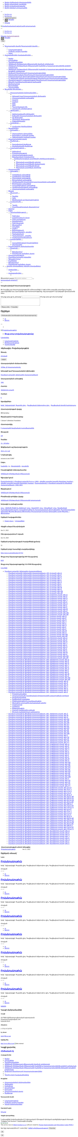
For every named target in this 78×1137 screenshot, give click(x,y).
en (11, 14)
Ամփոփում (16, 151)
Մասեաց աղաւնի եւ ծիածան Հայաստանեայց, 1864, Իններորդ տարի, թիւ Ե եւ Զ (40, 813)
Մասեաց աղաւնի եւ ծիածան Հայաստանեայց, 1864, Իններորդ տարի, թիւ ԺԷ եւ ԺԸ (41, 823)
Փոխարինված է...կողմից (22, 232)
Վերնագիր (14, 110)
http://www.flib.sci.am (7, 1043)
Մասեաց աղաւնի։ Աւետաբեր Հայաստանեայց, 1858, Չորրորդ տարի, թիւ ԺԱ (38, 656)
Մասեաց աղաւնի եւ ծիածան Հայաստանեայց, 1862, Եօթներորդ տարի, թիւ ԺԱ (39, 762)
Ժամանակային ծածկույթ (22, 146)
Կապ (10, 53)
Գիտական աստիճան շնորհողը (28, 167)
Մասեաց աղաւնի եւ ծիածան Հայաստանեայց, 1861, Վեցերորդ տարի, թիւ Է (38, 692)
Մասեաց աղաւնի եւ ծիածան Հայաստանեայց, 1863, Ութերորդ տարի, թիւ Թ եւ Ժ (40, 795)
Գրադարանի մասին (13, 46)
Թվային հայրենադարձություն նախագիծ (24, 82)
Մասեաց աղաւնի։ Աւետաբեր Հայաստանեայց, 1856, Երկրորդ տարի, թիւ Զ (37, 604)
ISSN (14, 103)
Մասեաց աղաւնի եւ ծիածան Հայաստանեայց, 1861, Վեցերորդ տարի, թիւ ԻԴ (38, 742)
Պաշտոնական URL (20, 107)
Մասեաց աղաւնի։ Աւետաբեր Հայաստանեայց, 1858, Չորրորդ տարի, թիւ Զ (37, 647)
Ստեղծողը (14, 123)
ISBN (14, 105)
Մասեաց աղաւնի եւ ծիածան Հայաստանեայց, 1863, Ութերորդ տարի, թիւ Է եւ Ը (39, 793)
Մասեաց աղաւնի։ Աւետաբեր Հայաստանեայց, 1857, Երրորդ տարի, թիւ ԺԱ (38, 634)
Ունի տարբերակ (19, 219)
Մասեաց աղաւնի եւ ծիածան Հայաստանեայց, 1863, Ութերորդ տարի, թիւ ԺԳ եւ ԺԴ (41, 798)
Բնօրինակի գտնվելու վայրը (23, 253)
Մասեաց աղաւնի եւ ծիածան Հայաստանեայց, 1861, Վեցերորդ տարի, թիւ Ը (38, 714)
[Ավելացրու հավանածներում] (1, 889)
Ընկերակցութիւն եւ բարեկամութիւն (26, 701)
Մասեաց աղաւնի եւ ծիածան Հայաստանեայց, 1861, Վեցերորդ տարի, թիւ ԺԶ (38, 728)
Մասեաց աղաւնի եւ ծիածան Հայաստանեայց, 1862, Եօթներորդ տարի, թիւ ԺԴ (39, 768)
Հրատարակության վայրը (22, 155)
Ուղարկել (14, 307)
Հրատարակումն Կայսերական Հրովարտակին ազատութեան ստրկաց (40, 695)
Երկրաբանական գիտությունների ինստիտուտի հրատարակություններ (37, 76)
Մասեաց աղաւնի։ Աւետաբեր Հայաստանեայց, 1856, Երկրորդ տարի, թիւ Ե (37, 602)
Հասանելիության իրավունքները (25, 243)
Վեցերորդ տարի (7, 390)
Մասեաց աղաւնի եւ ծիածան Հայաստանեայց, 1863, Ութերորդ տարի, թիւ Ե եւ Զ (40, 791)
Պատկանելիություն (18, 212)
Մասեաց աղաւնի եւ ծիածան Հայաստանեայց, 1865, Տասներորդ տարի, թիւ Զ (39, 840)
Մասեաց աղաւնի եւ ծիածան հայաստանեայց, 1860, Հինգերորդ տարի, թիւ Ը (38, 672)
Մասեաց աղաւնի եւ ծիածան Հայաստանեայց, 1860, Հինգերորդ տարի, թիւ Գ (38, 663)
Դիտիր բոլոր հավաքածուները (17, 1075)
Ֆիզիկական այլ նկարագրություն (25, 200)
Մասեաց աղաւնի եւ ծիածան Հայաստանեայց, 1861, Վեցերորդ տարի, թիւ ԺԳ (38, 723)
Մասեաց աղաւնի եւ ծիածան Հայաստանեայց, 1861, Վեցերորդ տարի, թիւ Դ (38, 686)
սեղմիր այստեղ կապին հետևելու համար (56, 481)
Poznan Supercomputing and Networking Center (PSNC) (56, 1125)
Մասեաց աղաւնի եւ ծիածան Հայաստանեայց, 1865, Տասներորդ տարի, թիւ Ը (39, 843)
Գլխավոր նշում (14, 259)
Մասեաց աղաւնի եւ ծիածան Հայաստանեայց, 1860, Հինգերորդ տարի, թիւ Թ (38, 674)
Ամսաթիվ (14, 171)
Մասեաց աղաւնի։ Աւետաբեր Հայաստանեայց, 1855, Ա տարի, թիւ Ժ (35, 589)
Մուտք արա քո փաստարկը (51, 297)
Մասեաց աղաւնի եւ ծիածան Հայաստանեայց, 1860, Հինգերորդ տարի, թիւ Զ (38, 668)
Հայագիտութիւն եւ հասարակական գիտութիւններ (40, 510)
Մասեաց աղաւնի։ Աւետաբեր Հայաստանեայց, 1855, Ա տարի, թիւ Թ (35, 587)
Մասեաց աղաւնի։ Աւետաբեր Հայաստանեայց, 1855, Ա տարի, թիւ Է (34, 584)
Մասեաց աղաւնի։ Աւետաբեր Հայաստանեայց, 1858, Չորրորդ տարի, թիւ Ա (37, 638)
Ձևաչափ (14, 193)
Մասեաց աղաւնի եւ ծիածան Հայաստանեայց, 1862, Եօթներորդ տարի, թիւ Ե (38, 751)
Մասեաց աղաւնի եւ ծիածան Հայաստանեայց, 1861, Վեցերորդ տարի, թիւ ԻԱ (38, 737)
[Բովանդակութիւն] (9, 330)
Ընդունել (52, 1128)
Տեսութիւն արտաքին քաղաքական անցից (29, 703)
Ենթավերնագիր (18, 121)
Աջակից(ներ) (13, 128)
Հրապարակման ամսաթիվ (23, 98)
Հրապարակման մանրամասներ (23, 93)
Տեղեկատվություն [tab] (12, 343)
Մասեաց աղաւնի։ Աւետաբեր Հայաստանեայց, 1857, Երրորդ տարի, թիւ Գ (37, 620)
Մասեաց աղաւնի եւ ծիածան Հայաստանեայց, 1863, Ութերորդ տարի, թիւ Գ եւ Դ (40, 789)
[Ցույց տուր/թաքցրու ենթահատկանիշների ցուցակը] (9, 93)
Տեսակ (11, 191)
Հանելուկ (16, 706)
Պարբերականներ (15, 62)
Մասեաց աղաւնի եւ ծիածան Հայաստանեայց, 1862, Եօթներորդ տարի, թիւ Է (38, 755)
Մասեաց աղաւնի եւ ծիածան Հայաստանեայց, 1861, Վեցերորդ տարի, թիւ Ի (38, 735)
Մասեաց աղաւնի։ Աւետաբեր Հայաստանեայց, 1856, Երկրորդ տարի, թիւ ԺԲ (38, 614)
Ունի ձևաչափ (18, 223)
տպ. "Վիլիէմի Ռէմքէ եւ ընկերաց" (14, 508)
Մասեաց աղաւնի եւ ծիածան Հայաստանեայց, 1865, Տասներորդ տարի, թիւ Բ (39, 832)
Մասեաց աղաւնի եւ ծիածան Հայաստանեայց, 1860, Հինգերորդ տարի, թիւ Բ (38, 661)
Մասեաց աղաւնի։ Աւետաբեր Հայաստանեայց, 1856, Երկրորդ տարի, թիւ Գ (37, 598)
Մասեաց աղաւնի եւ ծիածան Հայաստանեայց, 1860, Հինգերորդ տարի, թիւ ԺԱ (39, 677)
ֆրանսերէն (15, 466)
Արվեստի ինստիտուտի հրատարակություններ (27, 73)
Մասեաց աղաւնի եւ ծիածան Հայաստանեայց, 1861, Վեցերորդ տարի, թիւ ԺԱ (38, 719)
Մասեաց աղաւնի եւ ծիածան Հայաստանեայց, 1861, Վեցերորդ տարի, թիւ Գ (38, 685)
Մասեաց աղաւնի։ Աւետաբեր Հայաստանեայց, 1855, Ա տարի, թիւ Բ (35, 575)
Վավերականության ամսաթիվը (25, 187)
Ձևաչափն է (17, 225)
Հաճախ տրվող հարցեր (17, 51)
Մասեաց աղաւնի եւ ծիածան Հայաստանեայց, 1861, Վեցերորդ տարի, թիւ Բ (38, 683)
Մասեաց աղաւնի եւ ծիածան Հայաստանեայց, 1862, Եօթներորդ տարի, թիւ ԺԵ (39, 769)
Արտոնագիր (17, 244)
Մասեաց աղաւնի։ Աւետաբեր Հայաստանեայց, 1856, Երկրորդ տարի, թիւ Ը (37, 607)
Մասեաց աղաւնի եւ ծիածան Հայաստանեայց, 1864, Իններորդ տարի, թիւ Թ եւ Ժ (40, 816)
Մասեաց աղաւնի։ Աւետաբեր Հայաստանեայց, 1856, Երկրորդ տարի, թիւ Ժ (37, 611)
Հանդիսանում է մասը (21, 218)
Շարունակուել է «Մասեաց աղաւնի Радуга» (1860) (20, 481)
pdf (2, 436)
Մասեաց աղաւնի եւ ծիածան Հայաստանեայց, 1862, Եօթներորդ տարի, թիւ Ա (38, 744)
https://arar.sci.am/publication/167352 (12, 553)
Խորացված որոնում (9, 280)
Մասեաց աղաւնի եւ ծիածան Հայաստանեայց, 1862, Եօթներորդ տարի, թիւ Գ (38, 748)
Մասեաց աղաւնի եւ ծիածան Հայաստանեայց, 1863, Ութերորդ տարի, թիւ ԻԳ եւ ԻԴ (41, 807)
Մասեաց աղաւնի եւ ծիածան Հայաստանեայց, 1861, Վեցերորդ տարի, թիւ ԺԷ (38, 730)
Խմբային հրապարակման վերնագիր (27, 116)
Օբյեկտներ (13, 269)
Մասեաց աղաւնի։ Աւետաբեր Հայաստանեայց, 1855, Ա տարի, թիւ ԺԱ (35, 591)
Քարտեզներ (13, 85)
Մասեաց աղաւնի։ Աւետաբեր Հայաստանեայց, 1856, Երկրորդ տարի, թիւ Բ (37, 596)
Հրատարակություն (16, 255)
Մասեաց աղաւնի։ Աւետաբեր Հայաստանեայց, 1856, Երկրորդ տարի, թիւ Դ (37, 600)
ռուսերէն (25, 466)
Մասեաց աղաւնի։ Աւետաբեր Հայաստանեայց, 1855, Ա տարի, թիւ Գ (35, 577)
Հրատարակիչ (14, 169)
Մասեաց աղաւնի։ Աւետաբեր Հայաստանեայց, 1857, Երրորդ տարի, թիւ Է (37, 627)
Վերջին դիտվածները (15, 266)
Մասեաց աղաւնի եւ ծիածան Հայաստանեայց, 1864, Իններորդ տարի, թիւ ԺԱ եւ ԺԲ (41, 818)
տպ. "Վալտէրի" (33, 508)
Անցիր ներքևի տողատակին (16, 8)
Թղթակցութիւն (18, 708)
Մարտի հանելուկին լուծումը (23, 710)
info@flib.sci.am (6, 1036)
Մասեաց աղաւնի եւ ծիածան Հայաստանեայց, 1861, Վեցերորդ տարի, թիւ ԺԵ (38, 726)
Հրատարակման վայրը (17, 139)
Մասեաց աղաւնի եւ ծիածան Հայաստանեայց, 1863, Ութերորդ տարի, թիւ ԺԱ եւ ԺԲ (41, 796)
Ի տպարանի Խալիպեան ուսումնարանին (17, 428)
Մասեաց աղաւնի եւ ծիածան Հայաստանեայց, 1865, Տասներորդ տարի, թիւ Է (38, 842)
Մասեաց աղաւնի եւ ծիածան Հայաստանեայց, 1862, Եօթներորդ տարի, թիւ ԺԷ (39, 773)
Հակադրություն (10, 18)
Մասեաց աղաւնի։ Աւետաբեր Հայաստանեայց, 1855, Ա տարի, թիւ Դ (35, 578)
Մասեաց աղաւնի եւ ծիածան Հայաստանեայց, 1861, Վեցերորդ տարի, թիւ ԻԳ (38, 741)
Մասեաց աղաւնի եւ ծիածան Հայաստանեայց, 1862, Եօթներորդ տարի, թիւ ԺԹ (39, 777)
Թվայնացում (17, 252)
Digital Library (9, 521)
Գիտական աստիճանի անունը (28, 162)
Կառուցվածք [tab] (10, 344)
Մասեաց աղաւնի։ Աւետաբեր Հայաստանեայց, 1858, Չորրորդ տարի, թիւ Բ (37, 640)
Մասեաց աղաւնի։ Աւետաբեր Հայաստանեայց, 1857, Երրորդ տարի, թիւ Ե (37, 623)
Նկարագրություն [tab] (11, 341)
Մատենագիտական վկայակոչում (25, 207)
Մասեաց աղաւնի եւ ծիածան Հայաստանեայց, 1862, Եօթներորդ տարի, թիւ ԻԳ (39, 784)
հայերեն (4, 466)
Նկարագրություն (15, 49)
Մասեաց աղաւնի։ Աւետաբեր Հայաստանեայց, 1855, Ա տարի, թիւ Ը (35, 586)
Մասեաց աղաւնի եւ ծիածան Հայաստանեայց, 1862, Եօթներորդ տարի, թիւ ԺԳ (39, 766)
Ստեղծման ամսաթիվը (21, 175)
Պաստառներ (13, 87)
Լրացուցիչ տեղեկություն (22, 108)
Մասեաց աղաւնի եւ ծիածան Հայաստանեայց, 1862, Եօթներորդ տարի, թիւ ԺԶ (39, 771)
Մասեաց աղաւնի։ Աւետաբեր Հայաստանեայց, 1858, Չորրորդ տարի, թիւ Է (37, 649)
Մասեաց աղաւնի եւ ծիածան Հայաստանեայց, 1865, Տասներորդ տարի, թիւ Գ (39, 834)
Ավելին (3, 1006)
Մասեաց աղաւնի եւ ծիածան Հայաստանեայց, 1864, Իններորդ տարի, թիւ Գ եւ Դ (40, 811)
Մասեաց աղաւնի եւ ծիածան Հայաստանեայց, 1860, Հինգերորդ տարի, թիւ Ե (38, 667)
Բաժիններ (12, 261)
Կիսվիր (11, 19)
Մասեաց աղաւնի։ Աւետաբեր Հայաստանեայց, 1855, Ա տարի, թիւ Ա (35, 573)
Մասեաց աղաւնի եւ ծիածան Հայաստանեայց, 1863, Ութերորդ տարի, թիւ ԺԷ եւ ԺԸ (41, 802)
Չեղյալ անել (5, 307)
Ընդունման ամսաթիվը (21, 178)
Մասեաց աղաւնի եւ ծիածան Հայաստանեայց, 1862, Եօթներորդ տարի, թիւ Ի (38, 778)
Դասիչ (14, 205)
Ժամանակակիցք (19, 697)
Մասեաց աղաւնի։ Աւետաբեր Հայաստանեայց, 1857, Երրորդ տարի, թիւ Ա (37, 616)
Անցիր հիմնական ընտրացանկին (18, 2)
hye (6, 14)
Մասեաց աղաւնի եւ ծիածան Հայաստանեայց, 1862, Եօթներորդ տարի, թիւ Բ (38, 746)
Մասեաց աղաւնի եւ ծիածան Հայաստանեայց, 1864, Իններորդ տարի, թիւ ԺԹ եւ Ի (40, 825)
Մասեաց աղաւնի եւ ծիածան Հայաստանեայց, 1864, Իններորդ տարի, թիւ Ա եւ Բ (40, 809)
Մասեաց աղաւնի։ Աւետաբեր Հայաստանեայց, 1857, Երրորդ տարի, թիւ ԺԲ (38, 636)
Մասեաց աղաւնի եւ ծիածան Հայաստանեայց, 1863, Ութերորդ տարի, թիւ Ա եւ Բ (40, 787)
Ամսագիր (5, 511)
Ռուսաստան (36, 511)
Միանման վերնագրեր (21, 119)
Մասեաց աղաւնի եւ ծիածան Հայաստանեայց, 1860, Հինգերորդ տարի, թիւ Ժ (38, 676)
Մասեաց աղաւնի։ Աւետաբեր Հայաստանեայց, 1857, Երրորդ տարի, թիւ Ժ (37, 632)
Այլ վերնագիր (17, 117)
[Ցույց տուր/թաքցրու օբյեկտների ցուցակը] (38, 46)
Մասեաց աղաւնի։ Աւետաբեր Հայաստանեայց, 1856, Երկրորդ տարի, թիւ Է (37, 605)
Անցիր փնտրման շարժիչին (15, 4)
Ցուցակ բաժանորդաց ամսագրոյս (26, 712)
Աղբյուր (11, 209)
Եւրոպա (45, 511)
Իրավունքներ (15, 239)
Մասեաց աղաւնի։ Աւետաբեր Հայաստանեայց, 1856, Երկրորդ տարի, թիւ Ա (37, 595)
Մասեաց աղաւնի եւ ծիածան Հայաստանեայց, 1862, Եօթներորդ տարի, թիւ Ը (38, 757)
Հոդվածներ (13, 60)
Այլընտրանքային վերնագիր (23, 114)
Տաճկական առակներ (21, 699)
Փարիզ (12, 511)
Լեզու (10, 210)
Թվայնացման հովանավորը (23, 157)
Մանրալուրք (17, 705)
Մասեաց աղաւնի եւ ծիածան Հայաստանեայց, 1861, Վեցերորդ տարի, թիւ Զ (38, 690)
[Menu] (1, 11)
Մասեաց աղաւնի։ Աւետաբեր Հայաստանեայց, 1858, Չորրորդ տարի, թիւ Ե (37, 645)
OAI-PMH (4, 568)
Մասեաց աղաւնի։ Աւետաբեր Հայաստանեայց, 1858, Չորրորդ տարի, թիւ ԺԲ (38, 658)
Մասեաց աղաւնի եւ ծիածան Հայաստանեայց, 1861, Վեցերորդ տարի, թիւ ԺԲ (38, 721)
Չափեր (15, 196)
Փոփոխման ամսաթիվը (21, 184)
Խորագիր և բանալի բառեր (23, 135)
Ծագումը (14, 248)
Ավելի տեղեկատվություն (38, 1128)
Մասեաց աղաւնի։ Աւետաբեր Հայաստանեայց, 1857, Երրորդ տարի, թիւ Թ (37, 631)
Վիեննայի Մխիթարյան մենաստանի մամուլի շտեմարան (31, 64)
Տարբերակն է (17, 221)
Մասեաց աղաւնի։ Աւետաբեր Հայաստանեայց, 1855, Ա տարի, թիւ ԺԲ (35, 593)
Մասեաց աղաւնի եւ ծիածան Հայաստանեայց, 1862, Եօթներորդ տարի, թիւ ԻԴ (39, 786)
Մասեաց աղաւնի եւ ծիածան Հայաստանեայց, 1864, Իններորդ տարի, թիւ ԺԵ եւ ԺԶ (41, 822)
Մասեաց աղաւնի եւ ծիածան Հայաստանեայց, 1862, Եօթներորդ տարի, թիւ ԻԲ (39, 782)
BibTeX (7, 320)
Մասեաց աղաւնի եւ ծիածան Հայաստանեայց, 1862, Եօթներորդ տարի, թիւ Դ (38, 750)
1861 (2, 382)
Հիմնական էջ (7, 1051)
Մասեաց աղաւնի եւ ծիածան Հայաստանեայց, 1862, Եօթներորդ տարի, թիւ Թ (38, 759)
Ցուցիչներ (9, 89)
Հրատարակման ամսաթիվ (23, 189)
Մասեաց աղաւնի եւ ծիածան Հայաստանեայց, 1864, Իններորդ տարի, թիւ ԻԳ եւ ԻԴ (41, 829)
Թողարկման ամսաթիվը (22, 180)
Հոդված (4, 356)
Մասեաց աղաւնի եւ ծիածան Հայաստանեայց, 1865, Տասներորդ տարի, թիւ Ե (39, 838)
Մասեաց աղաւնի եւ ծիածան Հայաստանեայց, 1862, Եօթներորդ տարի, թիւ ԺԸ (39, 775)
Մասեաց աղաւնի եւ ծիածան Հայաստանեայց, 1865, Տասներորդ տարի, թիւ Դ (39, 836)
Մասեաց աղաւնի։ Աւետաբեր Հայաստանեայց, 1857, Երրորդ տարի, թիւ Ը (37, 629)
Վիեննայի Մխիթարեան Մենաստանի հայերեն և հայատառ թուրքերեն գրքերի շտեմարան (40, 1066)
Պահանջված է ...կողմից (21, 236)
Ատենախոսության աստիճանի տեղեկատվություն (34, 158)
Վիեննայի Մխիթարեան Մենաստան (15, 474)
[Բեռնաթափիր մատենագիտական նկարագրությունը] (3, 889)
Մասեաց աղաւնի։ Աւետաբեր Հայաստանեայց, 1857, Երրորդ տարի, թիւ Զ (37, 625)
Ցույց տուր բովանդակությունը (19, 334)
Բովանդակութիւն (19, 694)
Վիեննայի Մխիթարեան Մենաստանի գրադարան (21, 500)
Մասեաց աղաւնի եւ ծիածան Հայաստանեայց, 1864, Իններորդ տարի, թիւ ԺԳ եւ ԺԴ (41, 820)
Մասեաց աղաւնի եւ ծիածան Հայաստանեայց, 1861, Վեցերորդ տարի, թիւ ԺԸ (38, 732)
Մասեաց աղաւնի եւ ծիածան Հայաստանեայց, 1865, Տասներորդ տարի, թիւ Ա (39, 831)
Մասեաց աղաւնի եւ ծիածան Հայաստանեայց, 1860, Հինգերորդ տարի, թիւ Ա (38, 659)
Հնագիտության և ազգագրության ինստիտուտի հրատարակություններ (37, 80)
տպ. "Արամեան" (46, 508)
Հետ (3, 41)
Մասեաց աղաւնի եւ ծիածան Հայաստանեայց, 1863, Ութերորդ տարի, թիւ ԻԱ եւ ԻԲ (41, 805)
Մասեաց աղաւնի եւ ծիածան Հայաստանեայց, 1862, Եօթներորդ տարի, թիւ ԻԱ (39, 780)
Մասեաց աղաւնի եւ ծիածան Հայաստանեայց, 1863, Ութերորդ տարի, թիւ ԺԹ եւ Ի (40, 804)
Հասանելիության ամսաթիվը (23, 185)
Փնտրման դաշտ (7, 278)
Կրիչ (14, 198)
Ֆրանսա (18, 511)
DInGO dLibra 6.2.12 (19, 1125)
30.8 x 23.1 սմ (5, 451)
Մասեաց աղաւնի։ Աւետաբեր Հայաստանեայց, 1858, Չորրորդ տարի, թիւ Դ (37, 643)
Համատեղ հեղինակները (22, 126)
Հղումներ (16, 227)
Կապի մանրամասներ (13, 1104)
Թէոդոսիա (26, 511)
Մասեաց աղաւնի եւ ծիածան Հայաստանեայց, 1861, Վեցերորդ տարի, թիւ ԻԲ (38, 739)
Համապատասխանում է (22, 237)
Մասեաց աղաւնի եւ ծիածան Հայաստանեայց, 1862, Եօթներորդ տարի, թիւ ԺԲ (39, 764)
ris (5, 319)
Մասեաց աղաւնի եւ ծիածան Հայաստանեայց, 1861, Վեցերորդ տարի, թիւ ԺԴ (38, 724)
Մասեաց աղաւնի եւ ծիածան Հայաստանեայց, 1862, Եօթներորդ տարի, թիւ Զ (38, 753)
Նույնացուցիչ (15, 201)
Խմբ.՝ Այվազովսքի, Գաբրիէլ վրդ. (13, 405)
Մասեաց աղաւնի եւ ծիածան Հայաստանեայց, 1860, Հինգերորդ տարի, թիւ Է (38, 670)
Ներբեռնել (5, 337)
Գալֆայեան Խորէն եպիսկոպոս (63, 405)
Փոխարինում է (18, 230)
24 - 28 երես (5, 443)
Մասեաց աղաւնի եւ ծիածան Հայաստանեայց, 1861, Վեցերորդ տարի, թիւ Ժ (38, 717)
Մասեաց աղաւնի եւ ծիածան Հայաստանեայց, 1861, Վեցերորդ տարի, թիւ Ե (38, 688)
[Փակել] (1, 282)
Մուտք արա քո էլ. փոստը (11, 297)
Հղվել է (15, 228)
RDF (2, 560)
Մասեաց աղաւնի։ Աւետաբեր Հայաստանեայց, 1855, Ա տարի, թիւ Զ (35, 582)
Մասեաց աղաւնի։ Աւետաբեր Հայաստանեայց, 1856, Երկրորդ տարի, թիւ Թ (38, 609)
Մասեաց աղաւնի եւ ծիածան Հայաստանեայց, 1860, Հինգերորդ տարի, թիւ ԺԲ (39, 679)
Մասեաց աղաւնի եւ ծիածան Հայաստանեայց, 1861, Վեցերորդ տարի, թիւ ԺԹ (38, 733)
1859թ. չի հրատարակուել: (11, 367)
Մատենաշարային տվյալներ (19, 257)
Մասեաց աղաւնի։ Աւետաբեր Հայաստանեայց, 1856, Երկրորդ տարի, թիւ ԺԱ (38, 613)
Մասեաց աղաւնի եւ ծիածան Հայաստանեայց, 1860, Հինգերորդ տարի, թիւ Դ (38, 665)
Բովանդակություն (19, 153)
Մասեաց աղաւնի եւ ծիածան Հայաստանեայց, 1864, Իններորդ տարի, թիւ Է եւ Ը (39, 814)
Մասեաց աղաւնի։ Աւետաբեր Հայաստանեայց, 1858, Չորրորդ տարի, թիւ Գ (37, 641)
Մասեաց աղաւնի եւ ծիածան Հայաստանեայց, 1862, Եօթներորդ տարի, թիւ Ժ (38, 760)
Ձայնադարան (14, 84)
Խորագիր (14, 130)
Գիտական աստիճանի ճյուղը (27, 166)
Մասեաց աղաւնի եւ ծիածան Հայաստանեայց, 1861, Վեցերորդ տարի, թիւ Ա (38, 681)
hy (9, 466)
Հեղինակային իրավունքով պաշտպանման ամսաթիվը (34, 182)
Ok (2, 1131)
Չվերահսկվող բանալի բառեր (24, 137)
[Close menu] (1, 28)
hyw (8, 14)
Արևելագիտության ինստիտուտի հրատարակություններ (31, 75)
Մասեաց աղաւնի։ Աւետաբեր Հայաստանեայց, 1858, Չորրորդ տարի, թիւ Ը (37, 650)
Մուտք (7, 23)
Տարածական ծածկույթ (21, 144)
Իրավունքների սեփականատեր (21, 246)
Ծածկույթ (14, 141)
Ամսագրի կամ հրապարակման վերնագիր (29, 96)
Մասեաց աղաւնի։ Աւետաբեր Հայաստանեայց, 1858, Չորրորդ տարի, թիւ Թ (38, 652)
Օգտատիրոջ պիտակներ (22, 133)
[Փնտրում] (33, 278)
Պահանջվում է (18, 234)
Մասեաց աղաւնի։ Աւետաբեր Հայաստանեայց (19, 375)
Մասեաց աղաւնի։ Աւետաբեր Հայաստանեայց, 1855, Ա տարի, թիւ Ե (35, 580)
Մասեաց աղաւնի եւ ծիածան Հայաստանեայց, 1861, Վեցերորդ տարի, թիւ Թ (38, 715)
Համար (15, 101)
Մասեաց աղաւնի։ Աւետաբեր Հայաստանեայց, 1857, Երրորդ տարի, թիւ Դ (37, 622)
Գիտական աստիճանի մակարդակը (30, 164)
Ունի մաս (16, 216)
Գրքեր (10, 58)
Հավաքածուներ (11, 55)
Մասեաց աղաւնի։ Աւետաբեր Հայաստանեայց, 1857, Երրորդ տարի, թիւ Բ (37, 618)
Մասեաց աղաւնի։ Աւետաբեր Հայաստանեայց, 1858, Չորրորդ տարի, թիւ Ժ (37, 654)
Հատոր (15, 100)
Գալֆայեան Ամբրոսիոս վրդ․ (38, 405)
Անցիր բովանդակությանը (15, 6)
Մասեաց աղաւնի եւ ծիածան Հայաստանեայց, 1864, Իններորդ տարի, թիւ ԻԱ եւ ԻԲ (41, 827)
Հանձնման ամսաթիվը (21, 176)
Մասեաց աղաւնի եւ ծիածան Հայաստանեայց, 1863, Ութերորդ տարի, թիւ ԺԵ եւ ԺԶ (41, 800)
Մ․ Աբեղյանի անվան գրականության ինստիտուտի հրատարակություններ (38, 78)
